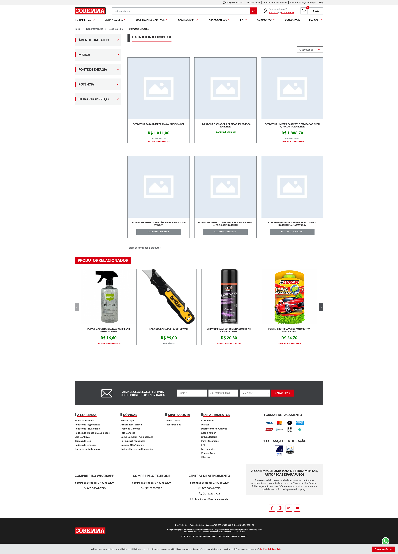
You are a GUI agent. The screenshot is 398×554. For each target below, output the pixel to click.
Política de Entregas (85, 444)
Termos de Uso (83, 440)
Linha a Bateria (114, 19)
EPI (241, 19)
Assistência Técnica (131, 424)
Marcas (313, 19)
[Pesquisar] (253, 10)
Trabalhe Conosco (130, 428)
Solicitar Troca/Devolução (303, 2)
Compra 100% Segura (132, 444)
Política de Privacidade (87, 428)
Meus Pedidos (173, 424)
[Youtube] (297, 508)
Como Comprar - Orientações (136, 436)
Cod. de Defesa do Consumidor (137, 448)
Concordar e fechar (383, 549)
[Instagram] (280, 508)
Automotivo (264, 19)
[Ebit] (279, 451)
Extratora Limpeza (139, 28)
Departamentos (94, 28)
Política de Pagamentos (87, 424)
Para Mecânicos (217, 19)
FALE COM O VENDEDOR (158, 232)
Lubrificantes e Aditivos (150, 19)
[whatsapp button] (385, 541)
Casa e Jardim (186, 19)
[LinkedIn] (288, 508)
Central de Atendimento (275, 2)
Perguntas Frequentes (132, 440)
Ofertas (205, 457)
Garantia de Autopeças (87, 448)
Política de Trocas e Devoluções (92, 432)
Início (78, 28)
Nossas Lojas (253, 2)
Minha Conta (172, 420)
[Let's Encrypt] (290, 451)
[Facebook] (271, 508)
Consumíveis (292, 19)
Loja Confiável (82, 436)
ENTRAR (273, 12)
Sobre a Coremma (84, 420)
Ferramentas (83, 19)
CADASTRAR (287, 12)
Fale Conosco (127, 432)
